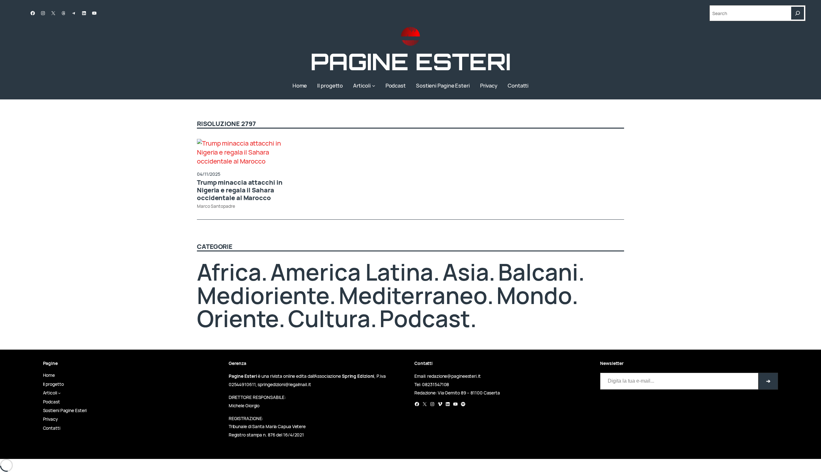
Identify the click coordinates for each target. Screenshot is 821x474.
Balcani (538, 271)
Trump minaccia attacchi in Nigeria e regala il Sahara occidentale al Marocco (239, 190)
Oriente (238, 318)
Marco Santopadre (216, 206)
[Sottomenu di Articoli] (373, 85)
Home (299, 85)
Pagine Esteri (410, 61)
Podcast (424, 318)
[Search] (797, 13)
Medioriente (263, 295)
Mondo (534, 295)
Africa (229, 271)
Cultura (329, 318)
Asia (466, 271)
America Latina (351, 271)
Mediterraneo (413, 295)
